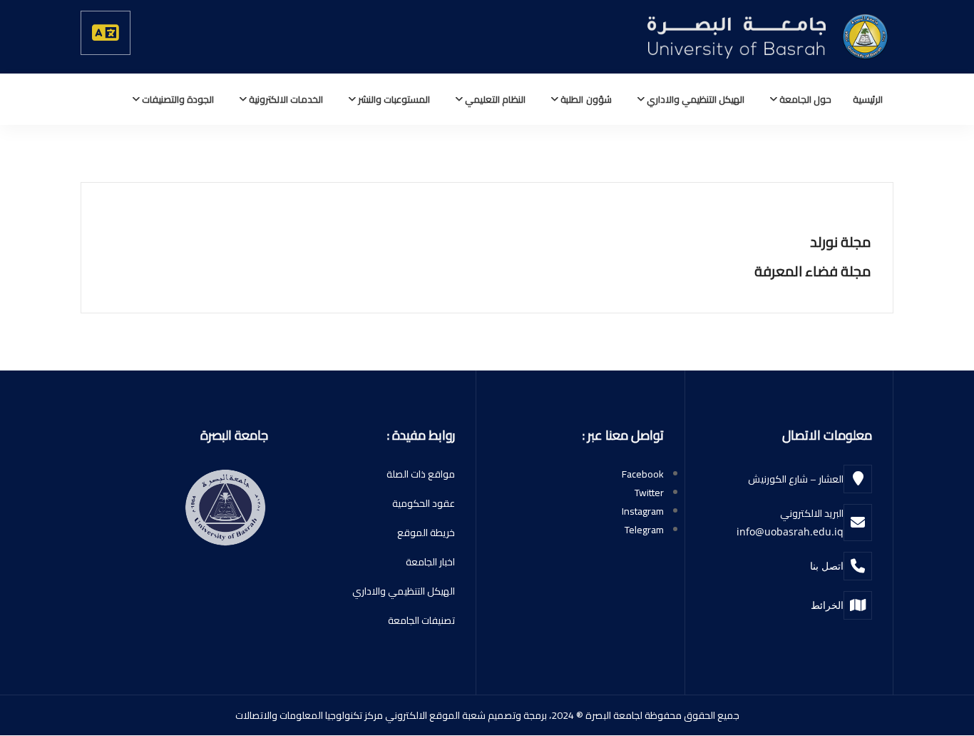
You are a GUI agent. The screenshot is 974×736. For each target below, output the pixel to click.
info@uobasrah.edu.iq (790, 531)
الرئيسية (868, 99)
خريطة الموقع (426, 532)
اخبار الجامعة (430, 562)
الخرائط (827, 605)
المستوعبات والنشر (393, 99)
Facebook (643, 474)
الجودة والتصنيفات (177, 99)
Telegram (644, 529)
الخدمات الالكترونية (285, 99)
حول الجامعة (804, 99)
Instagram (643, 511)
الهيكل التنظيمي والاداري (694, 99)
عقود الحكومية (423, 503)
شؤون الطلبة (584, 99)
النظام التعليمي (494, 99)
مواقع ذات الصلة (420, 474)
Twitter (649, 492)
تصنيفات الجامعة (421, 620)
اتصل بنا (827, 566)
